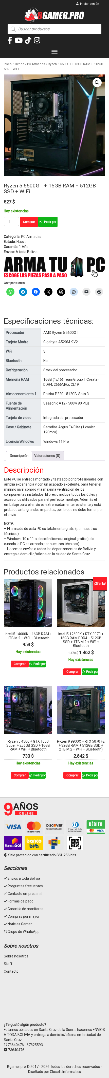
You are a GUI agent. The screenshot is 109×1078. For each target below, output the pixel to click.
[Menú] (54, 53)
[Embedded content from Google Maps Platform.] (54, 1002)
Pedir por (50, 222)
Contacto (11, 971)
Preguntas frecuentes (25, 886)
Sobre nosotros (16, 956)
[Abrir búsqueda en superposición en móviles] (54, 29)
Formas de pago (20, 901)
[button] (97, 82)
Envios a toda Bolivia (24, 878)
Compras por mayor (24, 916)
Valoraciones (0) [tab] (47, 456)
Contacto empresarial (25, 894)
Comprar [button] (20, 664)
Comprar (29, 222)
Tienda (19, 64)
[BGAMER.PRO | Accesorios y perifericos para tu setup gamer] (55, 15)
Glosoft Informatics (65, 1072)
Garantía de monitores (25, 909)
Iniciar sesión (89, 4)
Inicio (8, 64)
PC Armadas (36, 64)
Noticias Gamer (20, 924)
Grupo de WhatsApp (24, 932)
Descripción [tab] (19, 456)
